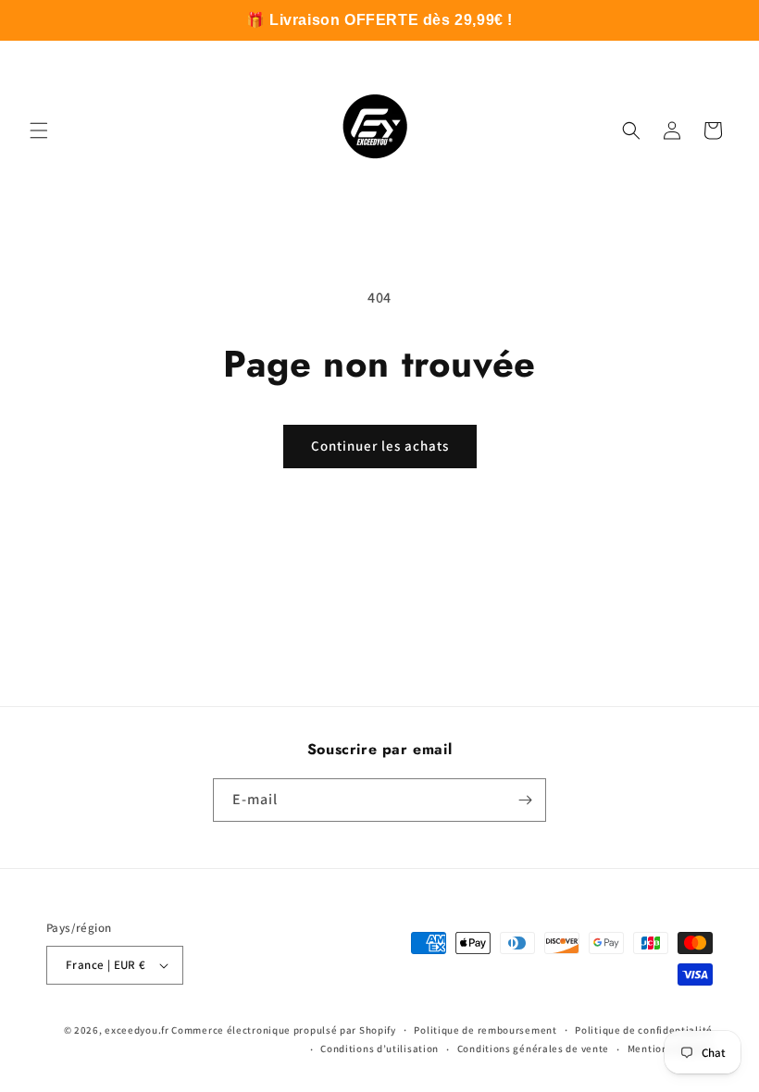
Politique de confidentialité (644, 1030)
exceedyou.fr (136, 1030)
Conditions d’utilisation (379, 1048)
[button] (39, 130)
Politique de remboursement (485, 1030)
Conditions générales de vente (533, 1048)
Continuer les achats (380, 445)
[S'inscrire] (524, 800)
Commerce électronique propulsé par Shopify (283, 1030)
